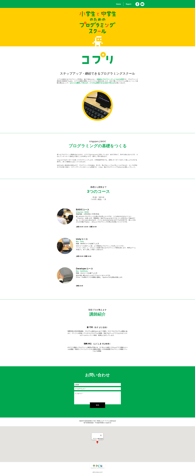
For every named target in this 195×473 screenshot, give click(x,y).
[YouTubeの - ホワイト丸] (142, 4)
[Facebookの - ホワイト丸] (137, 4)
